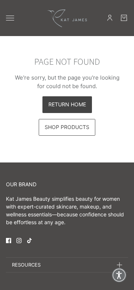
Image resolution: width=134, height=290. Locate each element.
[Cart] (124, 18)
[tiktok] (29, 240)
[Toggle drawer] (10, 18)
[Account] (110, 18)
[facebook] (8, 240)
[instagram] (19, 240)
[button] (119, 275)
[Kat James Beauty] (67, 18)
